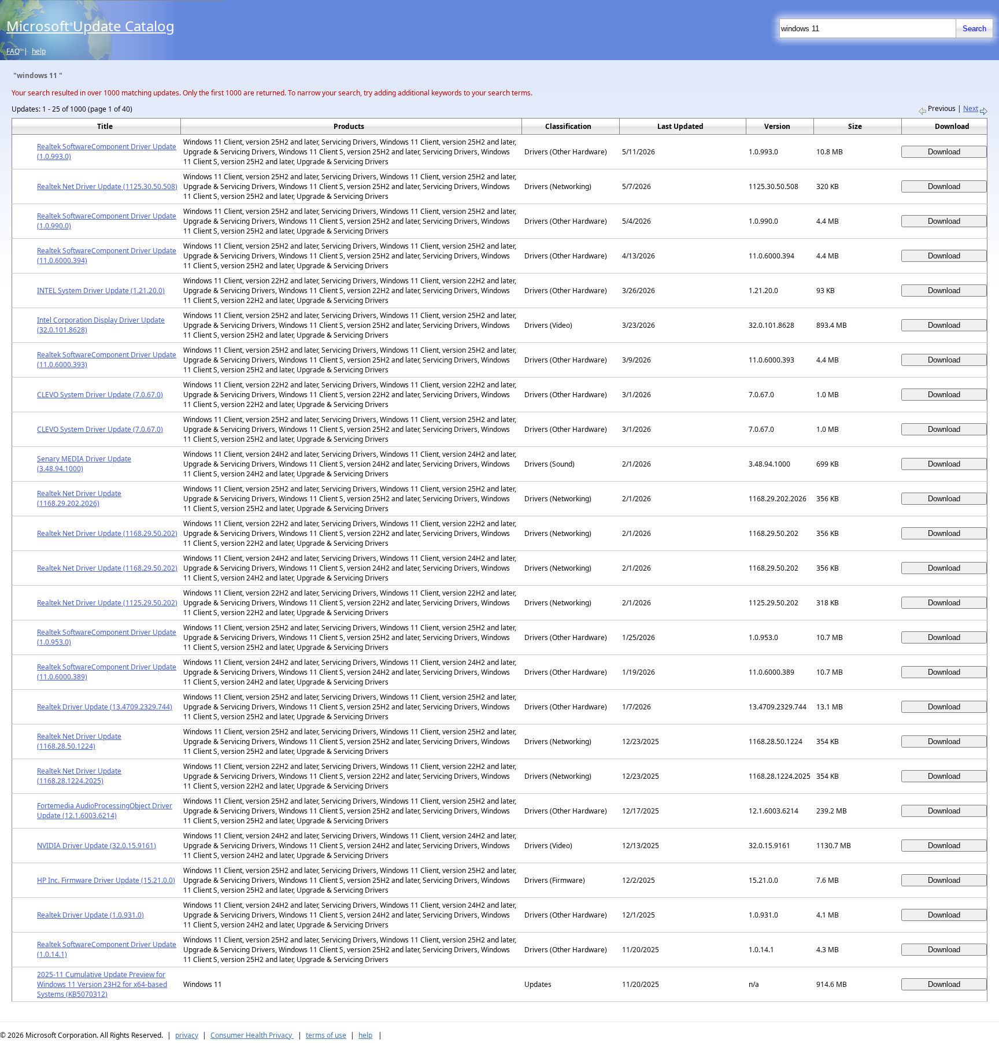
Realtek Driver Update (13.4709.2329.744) (104, 707)
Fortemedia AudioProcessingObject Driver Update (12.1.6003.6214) (104, 810)
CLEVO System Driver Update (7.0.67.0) (100, 395)
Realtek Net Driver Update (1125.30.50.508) (107, 186)
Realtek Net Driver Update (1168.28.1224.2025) (79, 776)
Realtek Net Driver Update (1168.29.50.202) (107, 533)
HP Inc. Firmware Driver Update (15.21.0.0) (106, 880)
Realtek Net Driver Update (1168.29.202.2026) (79, 498)
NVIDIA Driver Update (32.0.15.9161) (96, 845)
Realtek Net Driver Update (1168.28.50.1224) (79, 741)
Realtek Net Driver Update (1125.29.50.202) (107, 603)
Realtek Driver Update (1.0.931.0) (90, 915)
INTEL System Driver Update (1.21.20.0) (101, 290)
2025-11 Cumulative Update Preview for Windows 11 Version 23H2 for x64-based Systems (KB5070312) (102, 984)
